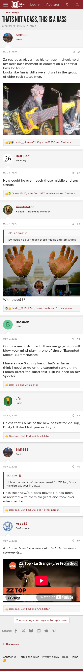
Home (74, 656)
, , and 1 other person (42, 308)
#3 (78, 224)
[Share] (73, 52)
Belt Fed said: (15, 233)
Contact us (9, 656)
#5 (78, 415)
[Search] (77, 4)
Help (65, 656)
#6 (78, 466)
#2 (78, 173)
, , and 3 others (43, 193)
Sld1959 (10, 26)
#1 (79, 52)
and (23, 384)
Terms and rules (29, 656)
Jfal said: (12, 475)
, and (29, 436)
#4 (78, 338)
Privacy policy (50, 656)
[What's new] (67, 4)
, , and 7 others (43, 142)
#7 (78, 540)
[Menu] (5, 5)
